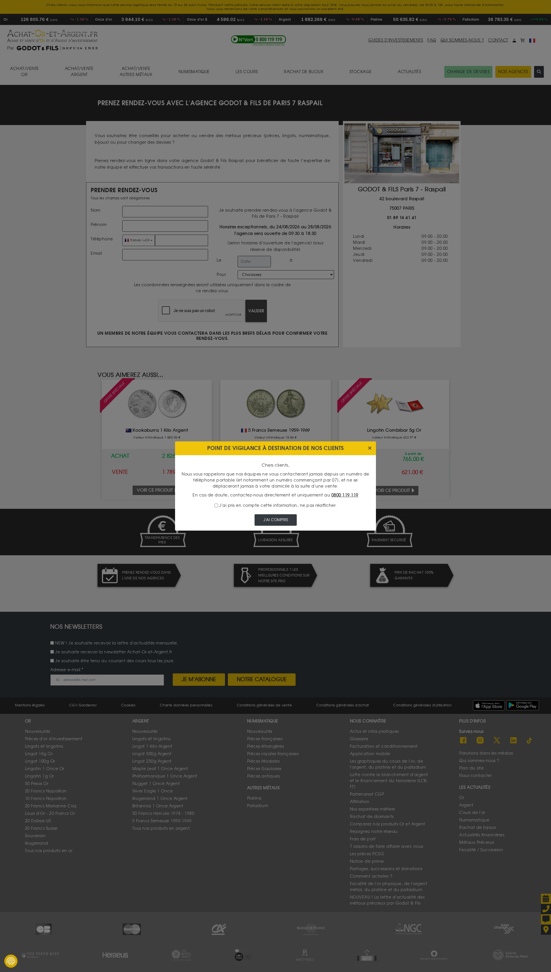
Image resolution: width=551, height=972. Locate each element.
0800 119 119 (344, 495)
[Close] (369, 448)
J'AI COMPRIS (275, 520)
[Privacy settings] (11, 961)
